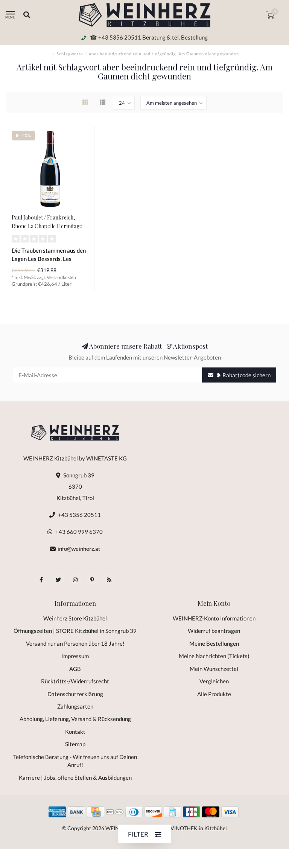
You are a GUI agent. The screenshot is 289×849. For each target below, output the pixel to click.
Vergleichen (214, 681)
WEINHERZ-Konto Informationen (214, 618)
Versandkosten (61, 277)
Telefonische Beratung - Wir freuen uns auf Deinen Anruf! (75, 760)
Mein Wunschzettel (214, 668)
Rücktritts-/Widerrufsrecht (75, 681)
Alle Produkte (214, 693)
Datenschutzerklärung (75, 693)
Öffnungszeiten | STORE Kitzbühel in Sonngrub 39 (75, 630)
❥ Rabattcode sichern (243, 375)
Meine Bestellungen (214, 643)
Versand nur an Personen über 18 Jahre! (75, 643)
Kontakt (75, 731)
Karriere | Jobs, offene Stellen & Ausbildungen (75, 777)
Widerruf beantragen (214, 630)
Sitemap (75, 744)
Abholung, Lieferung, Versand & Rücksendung (75, 718)
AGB (75, 668)
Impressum (75, 655)
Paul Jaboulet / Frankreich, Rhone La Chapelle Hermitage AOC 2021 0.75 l (47, 226)
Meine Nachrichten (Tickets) (214, 655)
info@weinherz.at (79, 548)
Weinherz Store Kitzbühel (75, 618)
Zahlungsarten (75, 706)
